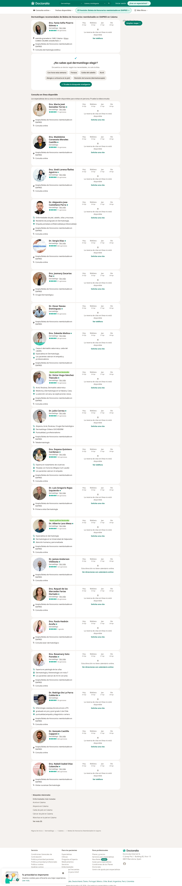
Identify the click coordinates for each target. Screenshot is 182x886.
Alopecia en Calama (40, 806)
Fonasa (74, 72)
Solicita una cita (98, 120)
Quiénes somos (37, 867)
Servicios (65, 864)
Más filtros (141, 10)
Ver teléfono (98, 38)
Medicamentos (68, 862)
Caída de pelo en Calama (42, 810)
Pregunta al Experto (70, 859)
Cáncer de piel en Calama (43, 814)
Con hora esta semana (57, 72)
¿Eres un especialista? (138, 3)
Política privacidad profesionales (44, 862)
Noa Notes (99, 859)
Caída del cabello (88, 72)
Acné (102, 72)
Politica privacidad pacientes (42, 859)
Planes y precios (98, 854)
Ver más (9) (37, 821)
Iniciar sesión (121, 3)
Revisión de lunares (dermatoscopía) (89, 78)
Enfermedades (67, 867)
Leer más (25, 880)
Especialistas (67, 854)
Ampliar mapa (132, 23)
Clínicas (65, 857)
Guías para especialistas (101, 862)
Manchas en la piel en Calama (44, 817)
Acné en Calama (39, 802)
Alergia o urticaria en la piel (58, 78)
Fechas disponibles (63, 10)
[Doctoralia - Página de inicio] (44, 3)
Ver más (62, 28)
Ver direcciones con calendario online (97, 572)
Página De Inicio (37, 831)
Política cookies (37, 864)
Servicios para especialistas (103, 857)
